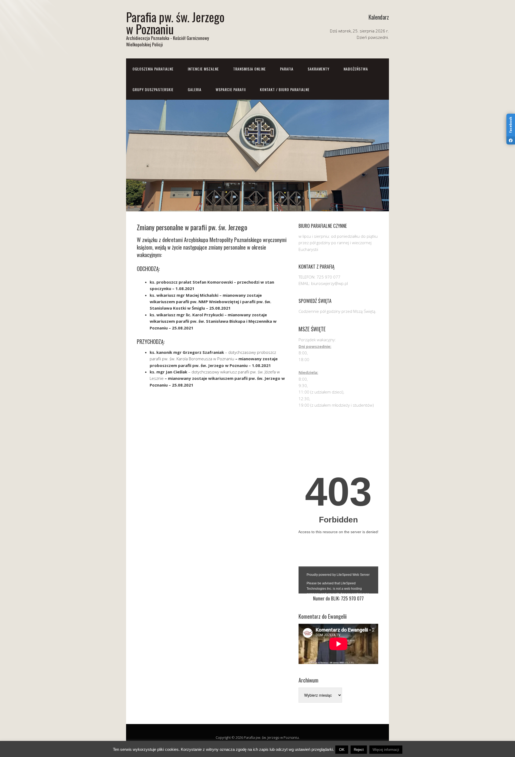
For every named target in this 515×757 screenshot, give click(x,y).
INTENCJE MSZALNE (203, 69)
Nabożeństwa (356, 69)
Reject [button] (359, 750)
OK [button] (341, 749)
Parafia (286, 69)
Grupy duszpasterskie (153, 89)
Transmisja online (249, 69)
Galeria (194, 89)
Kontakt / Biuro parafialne (285, 89)
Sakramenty (318, 69)
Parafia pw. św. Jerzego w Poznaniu (175, 23)
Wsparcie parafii (231, 89)
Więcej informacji (386, 750)
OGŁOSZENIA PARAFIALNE (153, 69)
